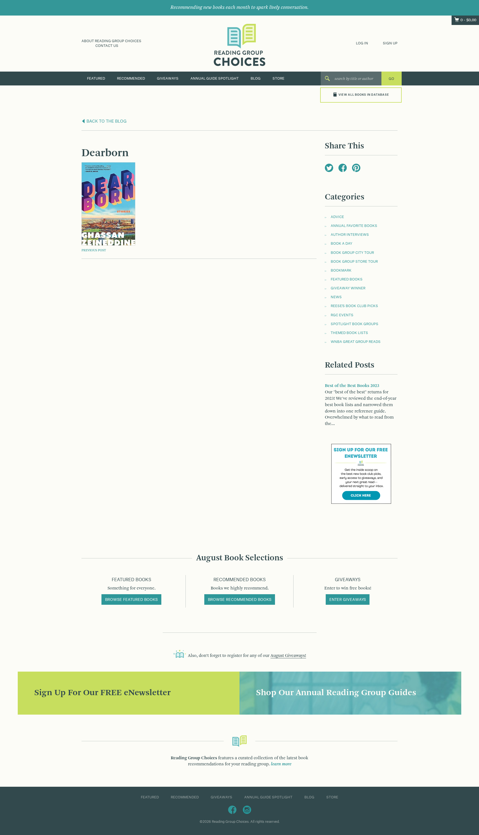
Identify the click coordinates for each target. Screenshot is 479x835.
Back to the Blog (106, 121)
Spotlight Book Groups (354, 324)
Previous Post (93, 250)
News (336, 297)
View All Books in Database (363, 94)
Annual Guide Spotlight (214, 78)
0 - (468, 20)
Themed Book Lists (349, 333)
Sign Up (390, 43)
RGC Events (342, 315)
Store (278, 78)
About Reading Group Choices (111, 41)
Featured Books (347, 279)
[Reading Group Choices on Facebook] (232, 809)
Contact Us (106, 45)
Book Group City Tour (352, 252)
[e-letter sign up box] (361, 474)
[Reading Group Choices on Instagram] (247, 809)
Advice (337, 217)
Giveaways (168, 78)
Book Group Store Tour (354, 261)
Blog (256, 78)
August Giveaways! (288, 656)
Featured (96, 78)
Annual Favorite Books (354, 225)
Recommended (131, 78)
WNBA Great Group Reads (356, 341)
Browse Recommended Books (239, 599)
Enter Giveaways (347, 599)
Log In (362, 43)
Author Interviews (350, 234)
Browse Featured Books (131, 599)
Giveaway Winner (348, 288)
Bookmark (341, 270)
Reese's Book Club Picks (354, 306)
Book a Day (341, 243)
